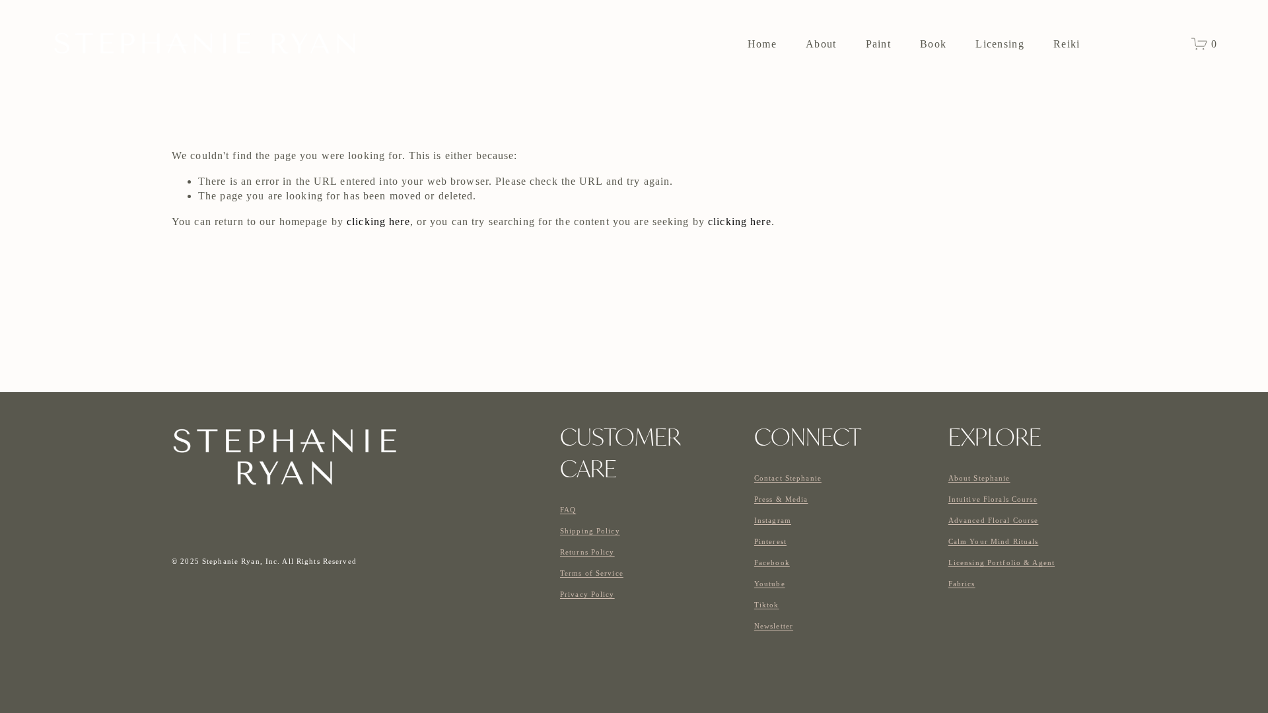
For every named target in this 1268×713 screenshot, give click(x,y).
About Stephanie (979, 478)
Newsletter (773, 626)
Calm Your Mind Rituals (993, 541)
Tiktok (766, 605)
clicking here (378, 221)
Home (762, 44)
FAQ (568, 510)
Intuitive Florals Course (993, 499)
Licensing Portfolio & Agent (1001, 562)
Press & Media (781, 499)
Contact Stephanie (788, 478)
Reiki (1066, 44)
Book (933, 44)
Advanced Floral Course (993, 520)
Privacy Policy (587, 594)
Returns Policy (587, 552)
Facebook (772, 562)
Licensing (999, 44)
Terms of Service (591, 573)
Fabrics (961, 584)
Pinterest (770, 541)
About (821, 44)
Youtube (769, 584)
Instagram (772, 520)
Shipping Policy (590, 531)
